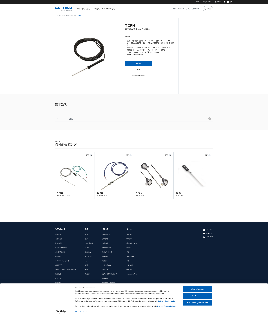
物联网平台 (58, 265)
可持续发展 (195, 9)
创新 (86, 269)
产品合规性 (130, 265)
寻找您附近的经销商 (138, 75)
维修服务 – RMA (131, 243)
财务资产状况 (106, 248)
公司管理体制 (106, 265)
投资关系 (181, 9)
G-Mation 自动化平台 (62, 261)
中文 (197, 2)
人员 (187, 9)
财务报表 (105, 256)
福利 (86, 239)
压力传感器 (58, 239)
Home (57, 16)
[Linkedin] (223, 2)
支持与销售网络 (108, 9)
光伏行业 (58, 278)
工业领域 (96, 9)
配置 (138, 69)
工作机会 (88, 252)
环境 (86, 265)
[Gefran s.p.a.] (63, 9)
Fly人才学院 (89, 243)
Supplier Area (207, 2)
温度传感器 (67, 16)
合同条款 (129, 269)
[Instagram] (230, 2)
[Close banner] (217, 286)
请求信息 (138, 63)
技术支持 (129, 239)
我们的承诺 (88, 256)
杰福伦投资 (106, 234)
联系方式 (218, 2)
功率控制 (58, 256)
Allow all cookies (197, 289)
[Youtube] (227, 2)
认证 (127, 252)
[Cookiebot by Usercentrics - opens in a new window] (61, 311)
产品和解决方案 (83, 9)
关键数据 (105, 239)
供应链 (87, 274)
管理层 (104, 261)
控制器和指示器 (60, 252)
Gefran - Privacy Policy (166, 306)
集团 (174, 9)
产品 (61, 16)
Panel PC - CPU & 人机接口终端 (65, 269)
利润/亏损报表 (107, 252)
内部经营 (105, 278)
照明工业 (58, 283)
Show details (80, 312)
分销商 (128, 248)
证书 (127, 261)
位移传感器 (58, 234)
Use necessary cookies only (197, 303)
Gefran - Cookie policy (167, 301)
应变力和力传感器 (61, 248)
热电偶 (74, 16)
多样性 (87, 248)
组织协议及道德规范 (109, 283)
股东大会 (105, 269)
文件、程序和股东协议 (109, 274)
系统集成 (58, 274)
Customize (196, 296)
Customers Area (131, 274)
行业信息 (105, 243)
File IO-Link (130, 256)
